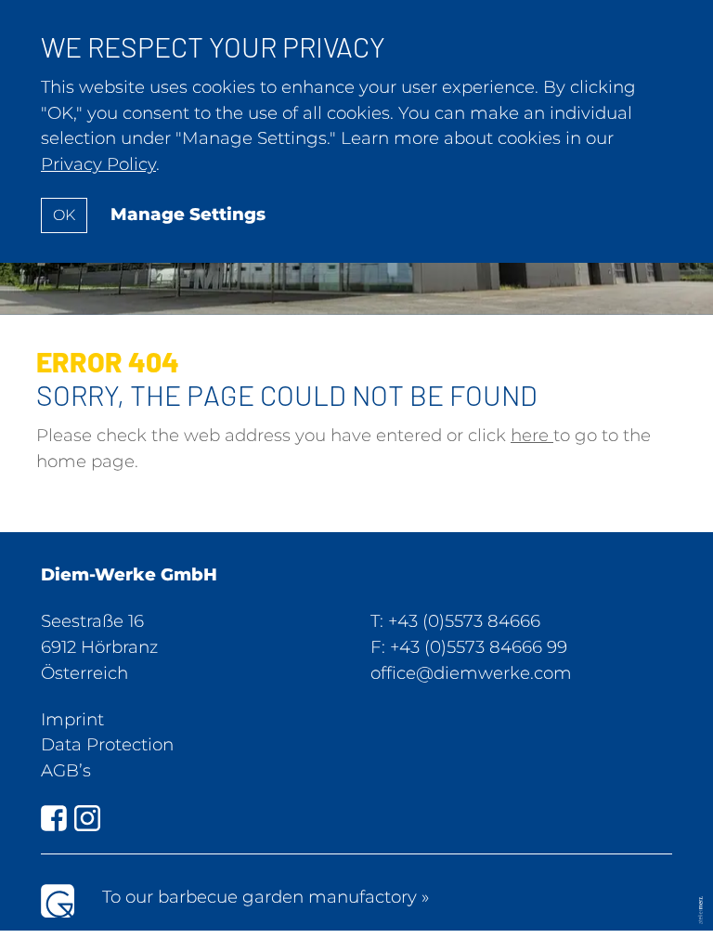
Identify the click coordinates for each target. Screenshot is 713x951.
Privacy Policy (98, 164)
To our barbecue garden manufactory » (265, 896)
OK (64, 215)
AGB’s (66, 770)
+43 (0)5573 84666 (464, 621)
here (532, 435)
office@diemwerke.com (471, 673)
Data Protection (107, 744)
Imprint (72, 719)
